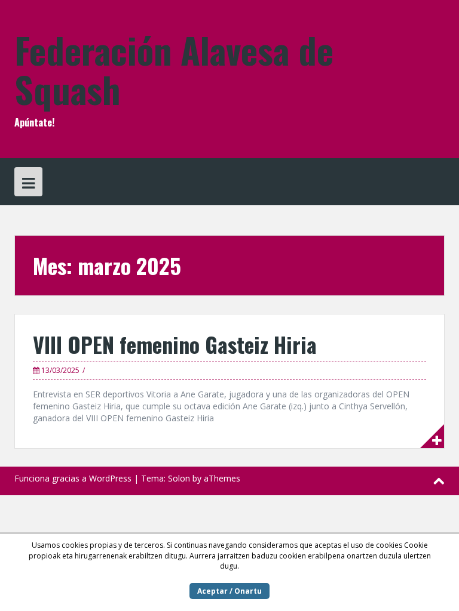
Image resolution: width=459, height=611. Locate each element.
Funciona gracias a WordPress (72, 478)
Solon (179, 478)
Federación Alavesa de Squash (173, 69)
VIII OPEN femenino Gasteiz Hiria (175, 344)
